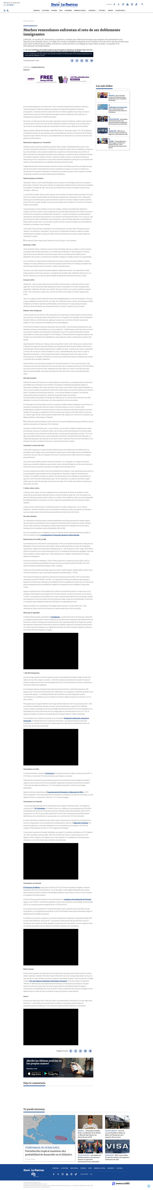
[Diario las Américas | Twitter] (119, 4)
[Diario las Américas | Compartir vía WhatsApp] (82, 60)
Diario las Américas (28, 21)
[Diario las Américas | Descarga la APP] (34, 1073)
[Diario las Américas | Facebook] (114, 4)
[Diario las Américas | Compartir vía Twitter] (77, 60)
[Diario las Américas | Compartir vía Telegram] (91, 60)
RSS (91, 1174)
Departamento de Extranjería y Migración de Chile (65, 792)
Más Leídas (74, 1168)
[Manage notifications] (148, 1186)
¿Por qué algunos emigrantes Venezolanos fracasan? (48, 981)
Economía (68, 10)
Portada (36, 10)
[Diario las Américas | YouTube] (127, 4)
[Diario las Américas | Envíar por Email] (86, 60)
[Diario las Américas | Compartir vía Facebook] (72, 60)
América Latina (80, 10)
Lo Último (45, 10)
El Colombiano (40, 808)
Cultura (102, 10)
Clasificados (120, 10)
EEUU (61, 10)
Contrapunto (55, 617)
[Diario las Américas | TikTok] (136, 4)
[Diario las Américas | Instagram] (123, 4)
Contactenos (84, 1174)
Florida (54, 10)
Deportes (92, 10)
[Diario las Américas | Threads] (132, 4)
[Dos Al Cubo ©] (121, 1185)
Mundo (110, 10)
